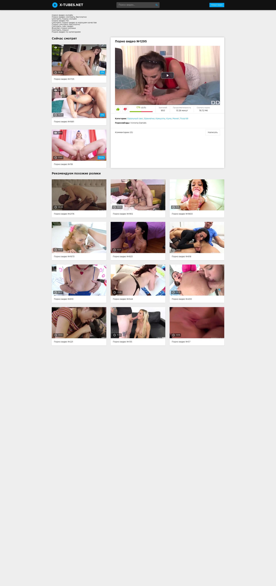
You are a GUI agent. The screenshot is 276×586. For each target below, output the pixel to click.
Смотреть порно (60, 30)
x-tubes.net (71, 5)
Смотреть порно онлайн (64, 19)
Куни (168, 119)
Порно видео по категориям (66, 32)
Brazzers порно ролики (64, 28)
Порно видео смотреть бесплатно (69, 17)
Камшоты (160, 119)
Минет (175, 119)
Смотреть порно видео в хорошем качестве (74, 23)
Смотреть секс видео (62, 26)
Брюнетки (149, 119)
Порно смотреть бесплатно (66, 24)
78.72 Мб (203, 111)
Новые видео (217, 5)
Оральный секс (135, 119)
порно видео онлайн (62, 15)
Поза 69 (184, 119)
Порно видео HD (60, 21)
